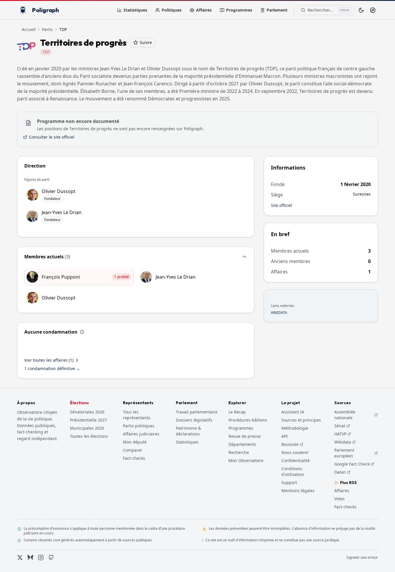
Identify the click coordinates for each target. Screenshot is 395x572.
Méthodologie (294, 428)
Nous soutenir (295, 452)
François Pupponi (61, 277)
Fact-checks (134, 458)
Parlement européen (356, 453)
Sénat (342, 426)
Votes (339, 498)
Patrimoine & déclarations (188, 431)
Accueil (29, 29)
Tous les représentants (136, 414)
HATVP (342, 434)
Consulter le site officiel (51, 137)
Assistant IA (292, 412)
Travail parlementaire (196, 412)
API (284, 436)
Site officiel (281, 205)
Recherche (238, 452)
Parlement (277, 10)
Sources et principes (301, 420)
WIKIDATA (279, 312)
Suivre (146, 42)
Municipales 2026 (87, 428)
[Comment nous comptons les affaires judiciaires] (82, 332)
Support (289, 482)
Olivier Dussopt (58, 298)
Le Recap (237, 412)
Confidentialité (295, 460)
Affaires (204, 10)
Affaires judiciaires (141, 434)
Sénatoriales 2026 (87, 412)
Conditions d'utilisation (292, 471)
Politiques (172, 10)
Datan (342, 472)
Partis (47, 29)
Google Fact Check (354, 464)
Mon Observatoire (245, 460)
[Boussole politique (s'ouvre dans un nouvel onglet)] (373, 10)
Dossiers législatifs (194, 420)
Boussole (290, 444)
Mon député (135, 442)
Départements (242, 444)
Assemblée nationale (356, 414)
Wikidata (345, 442)
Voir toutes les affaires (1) (48, 360)
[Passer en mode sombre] (361, 10)
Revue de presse (244, 436)
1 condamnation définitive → (52, 368)
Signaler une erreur (362, 557)
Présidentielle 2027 (88, 420)
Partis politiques (138, 425)
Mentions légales (298, 490)
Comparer (132, 450)
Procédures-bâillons (247, 420)
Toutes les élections (89, 436)
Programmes (239, 10)
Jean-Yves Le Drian (175, 277)
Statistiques (135, 10)
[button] (135, 258)
